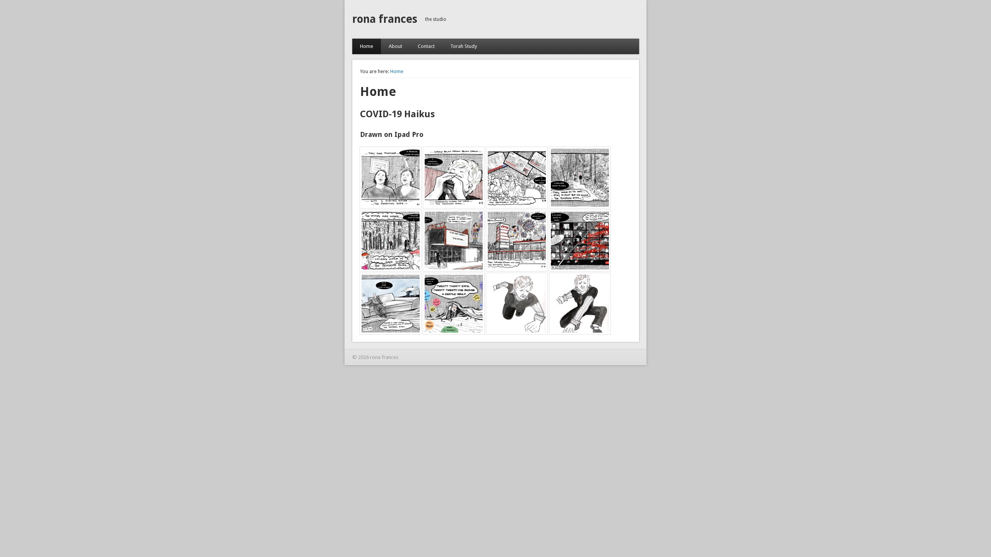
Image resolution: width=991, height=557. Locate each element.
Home (366, 46)
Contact (426, 46)
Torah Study (463, 46)
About (395, 46)
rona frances (384, 19)
